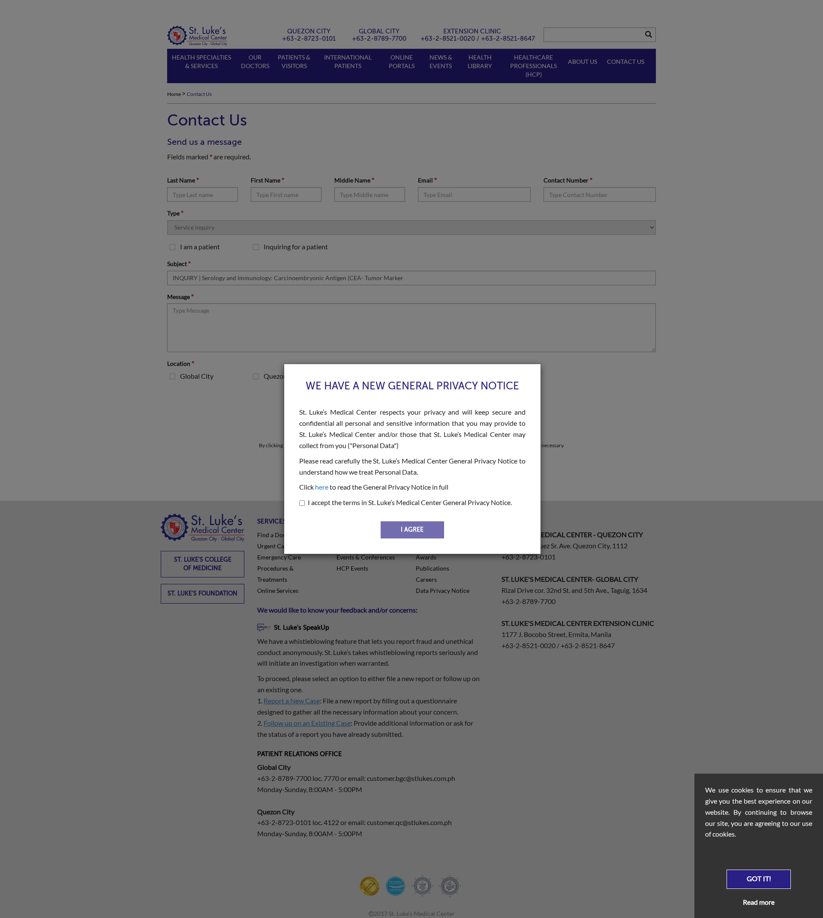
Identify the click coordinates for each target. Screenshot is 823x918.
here (321, 487)
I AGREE (412, 529)
